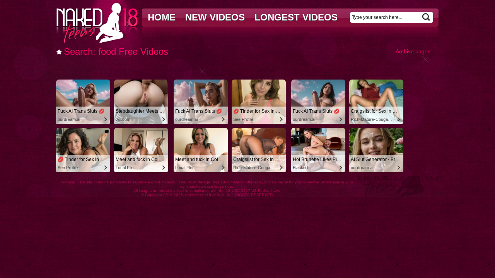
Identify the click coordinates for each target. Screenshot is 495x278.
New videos (215, 17)
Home (162, 17)
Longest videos (296, 17)
